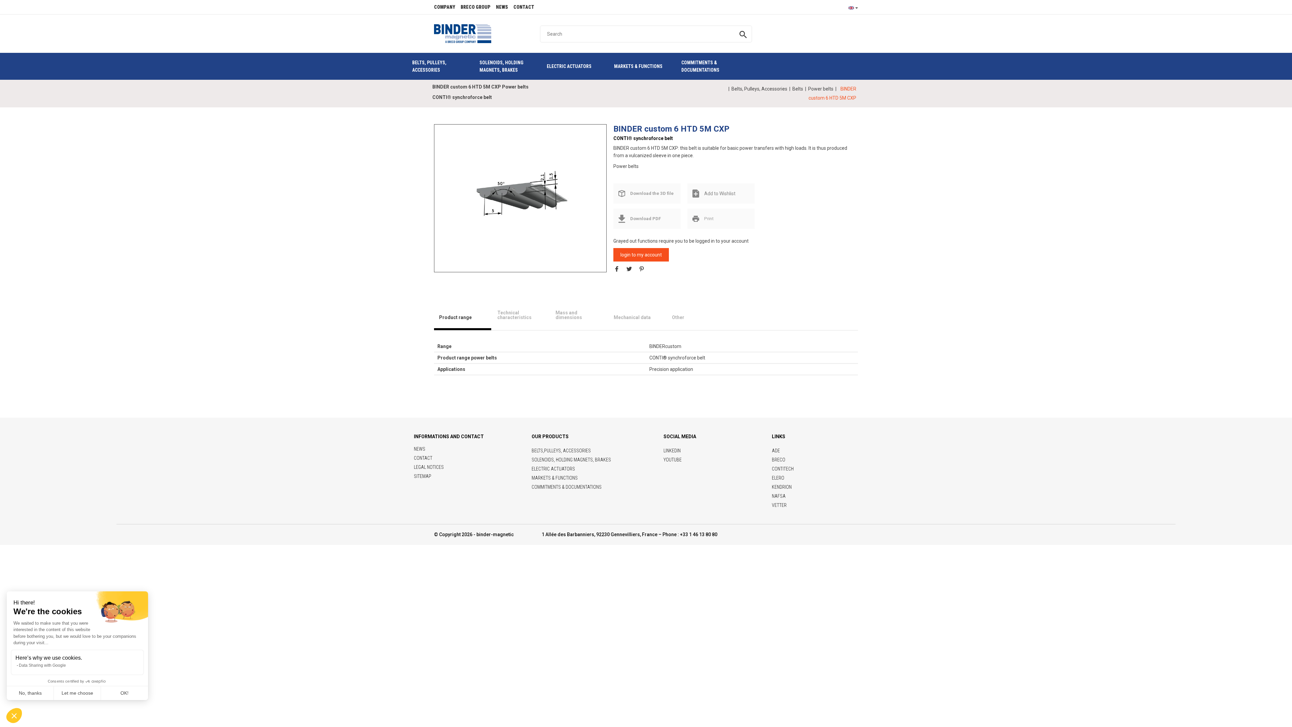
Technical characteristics (514, 315)
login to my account (641, 254)
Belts (797, 89)
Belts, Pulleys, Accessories (759, 89)
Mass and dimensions (568, 315)
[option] (520, 192)
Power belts (820, 89)
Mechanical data (632, 317)
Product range (455, 317)
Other (678, 317)
